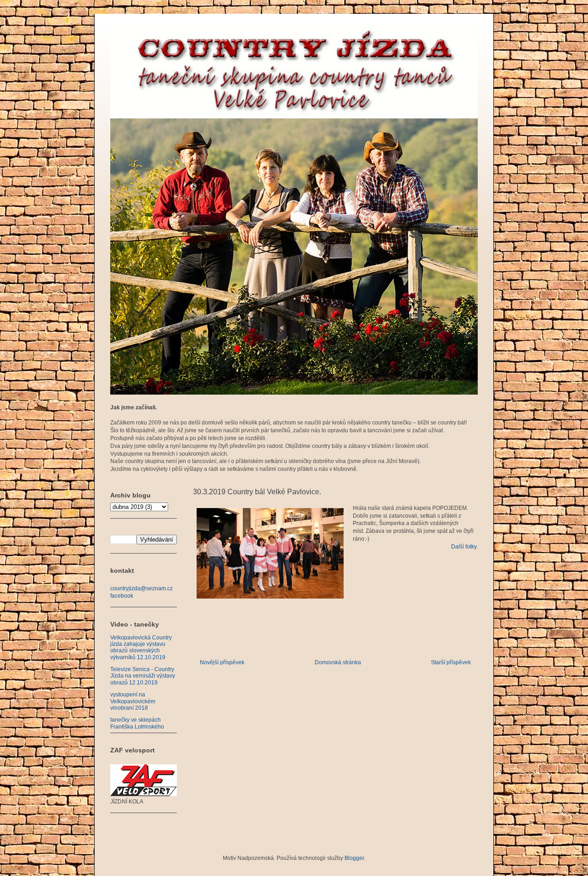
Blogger (354, 858)
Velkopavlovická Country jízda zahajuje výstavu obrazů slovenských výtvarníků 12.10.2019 (141, 647)
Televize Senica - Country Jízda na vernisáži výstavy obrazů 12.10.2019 (142, 676)
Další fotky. (464, 546)
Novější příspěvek (222, 662)
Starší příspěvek (451, 662)
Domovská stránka (338, 662)
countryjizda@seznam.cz (141, 588)
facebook (121, 596)
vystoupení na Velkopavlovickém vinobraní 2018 (132, 701)
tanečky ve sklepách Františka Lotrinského (137, 723)
